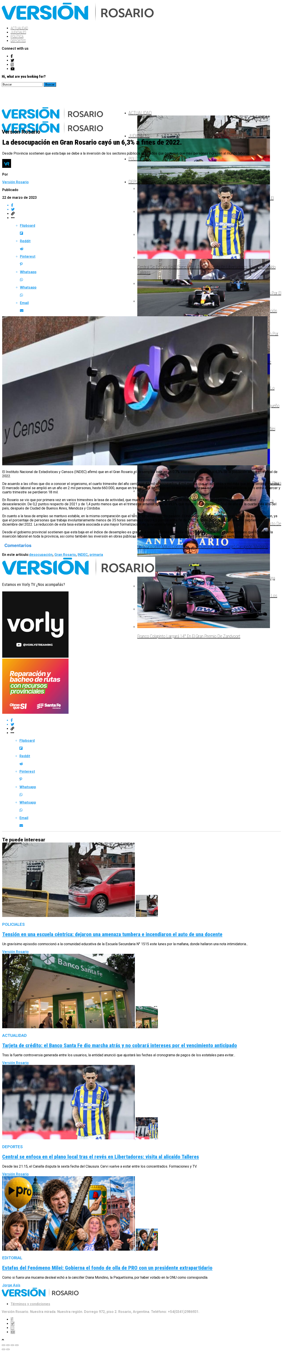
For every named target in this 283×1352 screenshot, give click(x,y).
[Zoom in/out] (17, 1345)
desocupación (41, 555)
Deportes (18, 41)
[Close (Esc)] (3, 1345)
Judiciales (18, 32)
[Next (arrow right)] (8, 1349)
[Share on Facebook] (146, 720)
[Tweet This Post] (146, 724)
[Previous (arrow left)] (3, 1349)
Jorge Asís (11, 1285)
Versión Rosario (15, 182)
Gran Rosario (65, 555)
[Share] (8, 1345)
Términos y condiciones (30, 1304)
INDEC (83, 555)
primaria (96, 555)
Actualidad (19, 28)
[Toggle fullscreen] (12, 1345)
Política (17, 36)
